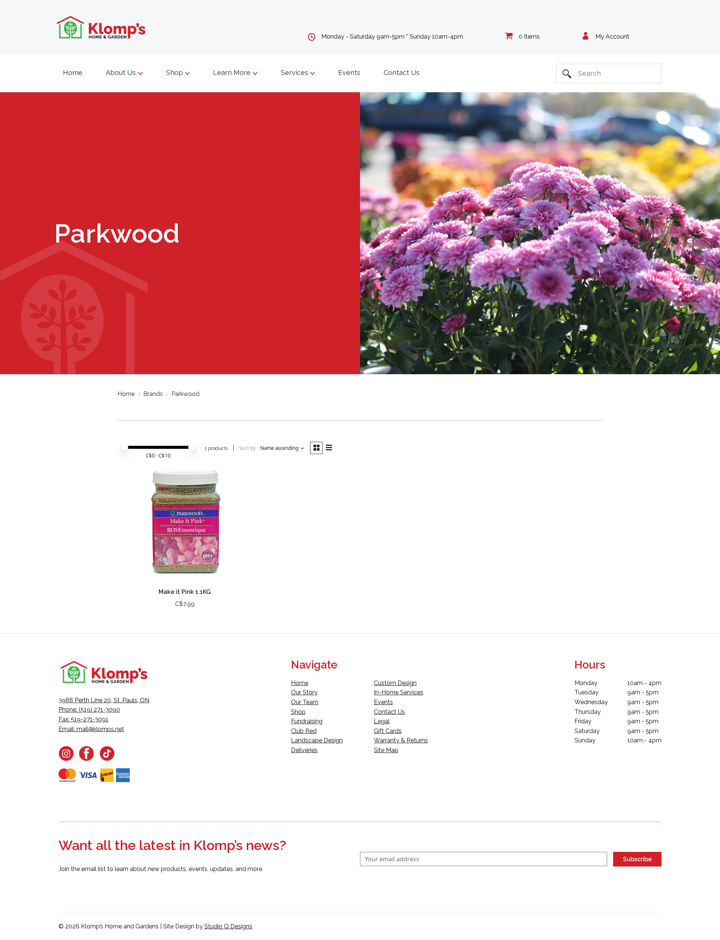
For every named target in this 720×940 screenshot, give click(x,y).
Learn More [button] (232, 72)
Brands (153, 393)
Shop (298, 711)
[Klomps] (101, 27)
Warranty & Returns (401, 740)
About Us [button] (122, 72)
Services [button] (295, 72)
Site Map (386, 750)
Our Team (304, 702)
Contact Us (402, 72)
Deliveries (304, 750)
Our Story (304, 692)
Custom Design (395, 683)
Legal (382, 721)
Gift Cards (388, 731)
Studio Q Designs (228, 926)
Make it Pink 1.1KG (185, 591)
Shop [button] (175, 72)
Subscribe (637, 859)
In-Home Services (398, 692)
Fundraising (306, 721)
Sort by (247, 448)
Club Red (303, 731)
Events (349, 72)
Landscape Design (317, 740)
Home (72, 72)
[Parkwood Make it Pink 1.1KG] (184, 524)
